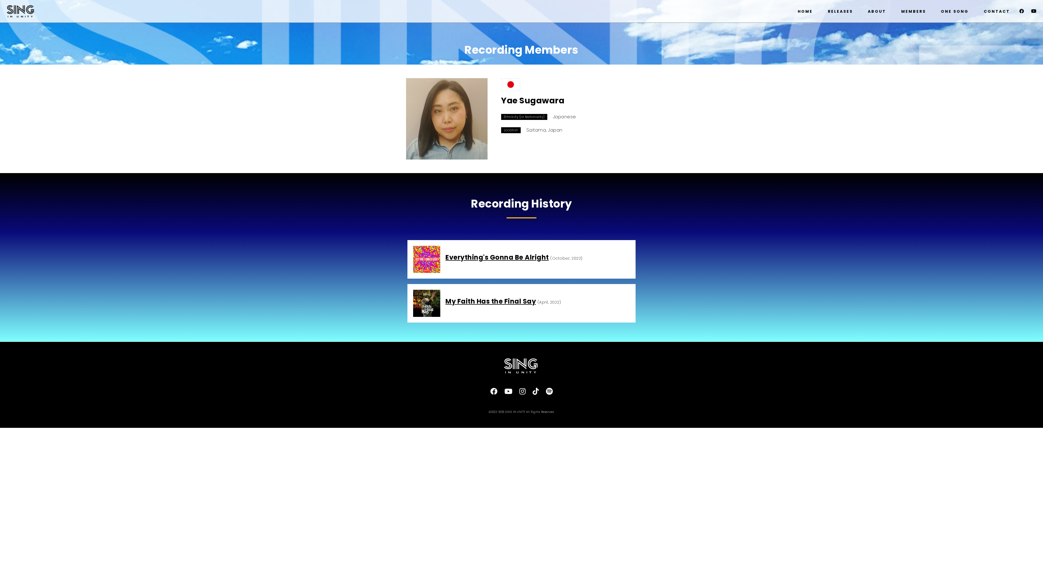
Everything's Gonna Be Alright (497, 257)
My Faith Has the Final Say (490, 301)
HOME (805, 11)
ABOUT (877, 11)
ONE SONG (955, 11)
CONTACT (997, 11)
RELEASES (840, 11)
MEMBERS (913, 11)
